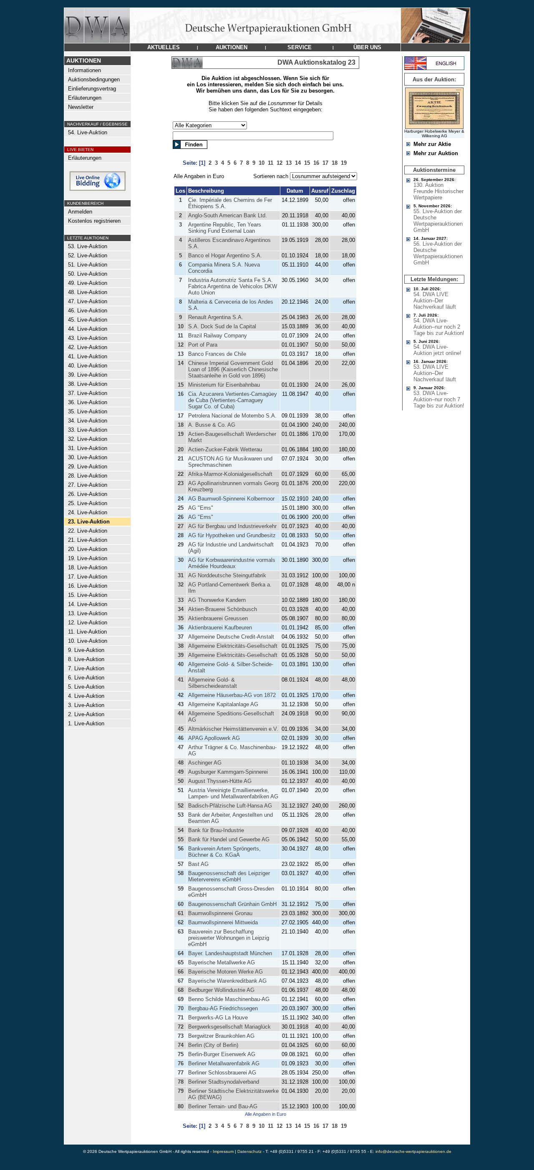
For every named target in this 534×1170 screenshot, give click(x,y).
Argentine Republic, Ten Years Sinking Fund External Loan (224, 227)
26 (181, 517)
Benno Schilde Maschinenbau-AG (229, 999)
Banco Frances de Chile (217, 354)
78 (181, 1082)
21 (181, 458)
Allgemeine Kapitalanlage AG (223, 704)
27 (181, 526)
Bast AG (198, 864)
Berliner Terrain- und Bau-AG (222, 1106)
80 (181, 1106)
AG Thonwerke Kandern (217, 600)
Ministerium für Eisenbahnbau (224, 385)
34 (181, 609)
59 (181, 889)
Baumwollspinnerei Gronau (220, 913)
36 (181, 627)
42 (181, 695)
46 (181, 738)
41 (181, 680)
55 (181, 839)
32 (181, 584)
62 (181, 922)
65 (181, 962)
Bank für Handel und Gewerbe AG (229, 839)
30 (181, 560)
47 (181, 747)
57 (181, 864)
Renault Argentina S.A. (215, 317)
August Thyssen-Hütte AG (220, 781)
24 (181, 499)
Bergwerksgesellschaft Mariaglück (229, 1027)
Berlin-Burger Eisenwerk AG (221, 1054)
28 (181, 535)
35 (181, 618)
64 (181, 953)
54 (181, 830)
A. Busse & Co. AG (211, 425)
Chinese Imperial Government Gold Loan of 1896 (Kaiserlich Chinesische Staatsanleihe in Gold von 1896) (233, 369)
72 (181, 1027)
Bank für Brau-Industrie (216, 830)
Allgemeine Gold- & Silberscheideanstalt (212, 683)
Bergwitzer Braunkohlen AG (221, 1036)
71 (181, 1017)
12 (181, 345)
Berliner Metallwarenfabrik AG (223, 1063)
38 (181, 646)
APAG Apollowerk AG (214, 738)
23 (181, 483)
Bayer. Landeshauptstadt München (230, 953)
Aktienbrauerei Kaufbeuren (220, 627)
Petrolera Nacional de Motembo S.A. (232, 416)
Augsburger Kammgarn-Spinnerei (228, 772)
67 (181, 981)
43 (181, 704)
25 (181, 508)
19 (181, 434)
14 (181, 363)
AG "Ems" (200, 508)
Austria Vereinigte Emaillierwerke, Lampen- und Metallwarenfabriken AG (233, 793)
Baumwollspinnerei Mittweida (223, 922)
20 (181, 449)
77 (181, 1072)
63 (181, 931)
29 (181, 544)
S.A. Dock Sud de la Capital (222, 326)
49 (181, 772)
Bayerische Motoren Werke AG (225, 972)
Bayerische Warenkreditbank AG (227, 981)
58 (181, 873)
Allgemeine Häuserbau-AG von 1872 (232, 695)
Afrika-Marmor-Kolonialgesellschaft (230, 474)
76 (181, 1063)
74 (181, 1045)
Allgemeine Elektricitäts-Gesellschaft (232, 646)
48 (181, 763)
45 (181, 729)
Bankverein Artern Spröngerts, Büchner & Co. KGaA (224, 851)
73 (181, 1036)
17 (181, 416)
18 (181, 425)
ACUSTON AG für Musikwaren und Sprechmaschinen (230, 461)
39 (181, 655)
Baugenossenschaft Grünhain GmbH (232, 904)
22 (181, 474)
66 (181, 972)
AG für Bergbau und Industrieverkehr (232, 526)
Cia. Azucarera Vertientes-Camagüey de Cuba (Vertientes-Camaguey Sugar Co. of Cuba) (232, 400)
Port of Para (202, 345)
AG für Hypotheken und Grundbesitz (232, 535)
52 (181, 806)
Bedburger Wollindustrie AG (221, 990)
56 (181, 848)
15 (181, 385)
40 (181, 664)
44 (181, 713)
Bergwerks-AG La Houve (218, 1017)
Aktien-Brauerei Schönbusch (222, 609)
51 (181, 790)
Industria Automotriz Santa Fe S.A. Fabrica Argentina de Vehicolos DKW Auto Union (232, 286)
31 (181, 575)
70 (181, 1008)
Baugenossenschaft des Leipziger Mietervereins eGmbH (229, 876)
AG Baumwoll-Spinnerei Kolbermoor (231, 499)
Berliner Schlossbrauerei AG (222, 1072)
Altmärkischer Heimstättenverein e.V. (233, 729)
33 (181, 600)
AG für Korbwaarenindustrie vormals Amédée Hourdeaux (231, 563)
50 (181, 781)
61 (181, 913)
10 (181, 326)
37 (181, 637)
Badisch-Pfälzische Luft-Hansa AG (230, 806)
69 (181, 999)
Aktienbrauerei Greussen (218, 618)
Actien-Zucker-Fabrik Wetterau (225, 449)
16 (181, 394)
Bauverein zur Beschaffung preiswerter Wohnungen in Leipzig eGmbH (228, 937)
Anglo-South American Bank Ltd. (227, 215)
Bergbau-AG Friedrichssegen (223, 1008)
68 (181, 990)
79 (181, 1091)
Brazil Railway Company (217, 335)
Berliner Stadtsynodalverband (223, 1082)
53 (181, 815)
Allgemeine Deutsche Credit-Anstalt (231, 637)
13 (181, 354)
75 (181, 1054)
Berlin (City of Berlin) (213, 1045)
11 (180, 335)
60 (181, 904)
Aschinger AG (205, 763)
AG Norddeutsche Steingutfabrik (227, 575)
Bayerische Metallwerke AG (221, 962)
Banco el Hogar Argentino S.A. (225, 255)
